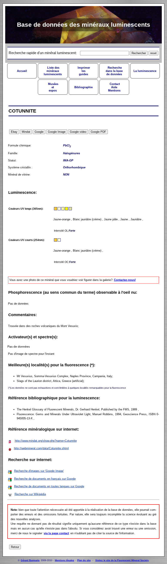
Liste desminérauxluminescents (53, 71)
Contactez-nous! (125, 280)
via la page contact (56, 533)
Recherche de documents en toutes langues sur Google (49, 486)
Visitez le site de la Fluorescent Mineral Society (122, 560)
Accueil (22, 71)
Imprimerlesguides (83, 71)
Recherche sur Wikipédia (30, 494)
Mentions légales (64, 560)
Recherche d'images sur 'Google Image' (39, 471)
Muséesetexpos (52, 87)
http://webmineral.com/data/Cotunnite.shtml (41, 448)
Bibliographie (83, 87)
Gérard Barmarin (30, 560)
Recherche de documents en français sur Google (45, 478)
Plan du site (84, 560)
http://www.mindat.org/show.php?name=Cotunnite (46, 440)
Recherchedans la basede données (114, 71)
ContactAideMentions (114, 87)
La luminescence (145, 71)
